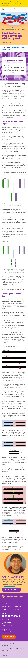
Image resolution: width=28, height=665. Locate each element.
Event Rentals (18, 606)
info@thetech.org (6, 631)
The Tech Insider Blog (7, 606)
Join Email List (9, 637)
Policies (4, 655)
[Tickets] (20, 9)
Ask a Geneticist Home (11, 590)
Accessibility (5, 603)
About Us (4, 601)
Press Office (17, 609)
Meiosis (23, 47)
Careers (4, 609)
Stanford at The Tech (9, 586)
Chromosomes (6, 49)
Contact (16, 601)
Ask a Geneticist (13, 27)
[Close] (25, 2)
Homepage (4, 27)
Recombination (15, 47)
